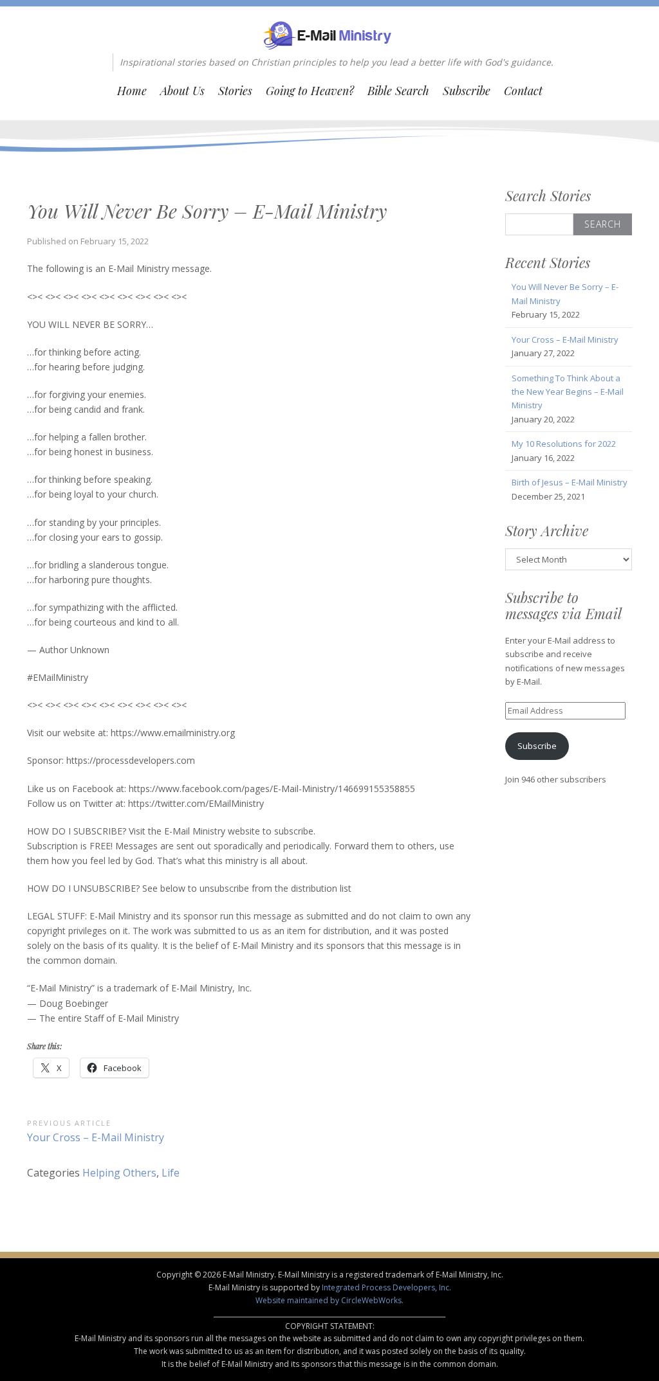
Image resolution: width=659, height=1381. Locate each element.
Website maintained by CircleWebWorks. (329, 1300)
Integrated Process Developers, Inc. (386, 1287)
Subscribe (466, 90)
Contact (523, 90)
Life (171, 1173)
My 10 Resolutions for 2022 (564, 443)
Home (132, 90)
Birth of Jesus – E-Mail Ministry (569, 482)
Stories (235, 90)
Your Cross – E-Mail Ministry (565, 339)
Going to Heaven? (310, 90)
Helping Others (119, 1173)
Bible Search (398, 90)
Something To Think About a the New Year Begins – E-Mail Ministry (568, 391)
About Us (182, 90)
